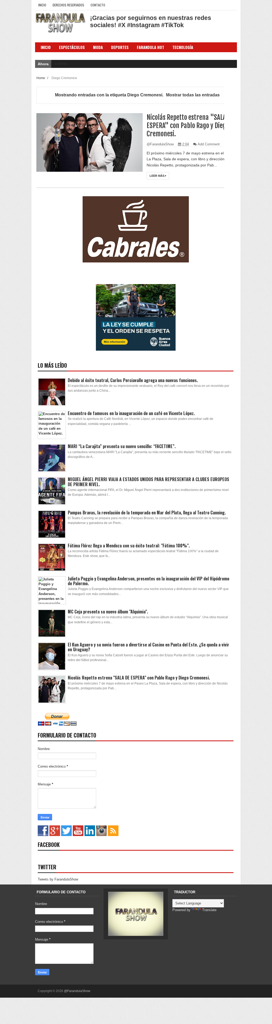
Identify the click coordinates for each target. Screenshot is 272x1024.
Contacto (98, 5)
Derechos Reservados (68, 5)
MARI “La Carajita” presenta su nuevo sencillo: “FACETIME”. (122, 446)
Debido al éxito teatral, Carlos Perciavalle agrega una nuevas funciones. (133, 380)
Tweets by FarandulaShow (58, 879)
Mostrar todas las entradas (193, 95)
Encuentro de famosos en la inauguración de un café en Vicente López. (131, 413)
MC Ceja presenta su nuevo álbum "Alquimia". (108, 611)
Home (41, 78)
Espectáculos (72, 47)
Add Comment (209, 144)
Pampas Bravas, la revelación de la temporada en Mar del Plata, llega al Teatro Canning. (147, 512)
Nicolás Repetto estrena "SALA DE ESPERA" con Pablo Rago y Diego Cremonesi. (190, 125)
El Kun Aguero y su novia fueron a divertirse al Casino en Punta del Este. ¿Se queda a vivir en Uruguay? (148, 647)
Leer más (157, 175)
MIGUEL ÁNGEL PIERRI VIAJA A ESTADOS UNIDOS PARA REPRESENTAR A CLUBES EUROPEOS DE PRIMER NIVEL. (148, 481)
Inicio (42, 5)
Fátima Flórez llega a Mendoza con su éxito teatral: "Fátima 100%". (129, 545)
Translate (209, 910)
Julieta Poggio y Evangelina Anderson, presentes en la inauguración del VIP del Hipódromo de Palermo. (148, 581)
